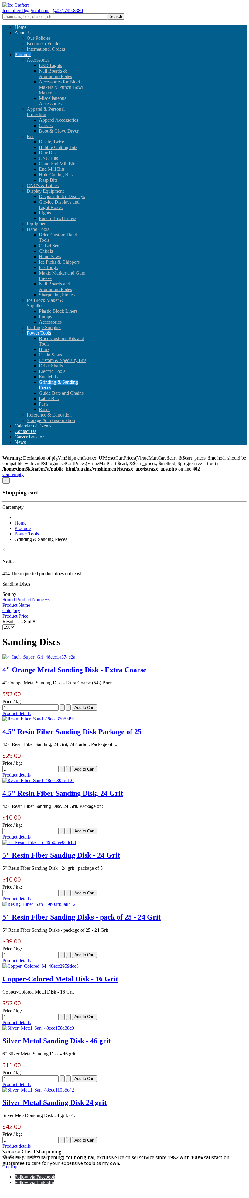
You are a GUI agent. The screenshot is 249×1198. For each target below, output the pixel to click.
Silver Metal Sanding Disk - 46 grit (56, 1041)
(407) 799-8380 (68, 10)
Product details (16, 713)
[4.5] (38, 718)
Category (11, 610)
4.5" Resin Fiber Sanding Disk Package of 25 (72, 732)
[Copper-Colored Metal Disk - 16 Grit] (40, 966)
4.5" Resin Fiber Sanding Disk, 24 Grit (62, 793)
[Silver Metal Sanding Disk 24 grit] (38, 1089)
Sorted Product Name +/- (26, 599)
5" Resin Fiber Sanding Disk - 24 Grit (61, 855)
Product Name (16, 605)
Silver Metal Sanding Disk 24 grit (54, 1102)
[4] (38, 657)
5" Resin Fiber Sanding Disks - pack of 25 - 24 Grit (81, 917)
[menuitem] (20, 27)
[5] (39, 842)
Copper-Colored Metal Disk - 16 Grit (60, 979)
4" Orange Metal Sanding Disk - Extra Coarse (74, 670)
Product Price (15, 616)
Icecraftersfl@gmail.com (25, 10)
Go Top (9, 1166)
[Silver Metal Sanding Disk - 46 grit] (38, 1028)
